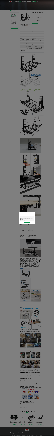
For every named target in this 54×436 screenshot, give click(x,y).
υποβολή (27, 222)
